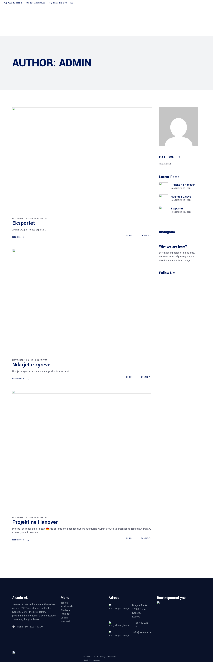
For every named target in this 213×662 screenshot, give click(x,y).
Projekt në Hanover (35, 522)
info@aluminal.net (37, 3)
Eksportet (23, 223)
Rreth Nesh (67, 606)
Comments (146, 235)
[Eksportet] (82, 159)
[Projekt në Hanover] (81, 451)
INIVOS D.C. (98, 660)
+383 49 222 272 (15, 3)
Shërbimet (66, 610)
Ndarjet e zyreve (31, 364)
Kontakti (65, 621)
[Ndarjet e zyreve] (82, 301)
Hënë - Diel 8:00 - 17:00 (63, 3)
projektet (41, 218)
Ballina (64, 602)
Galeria (64, 617)
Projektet (65, 614)
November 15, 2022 (22, 218)
